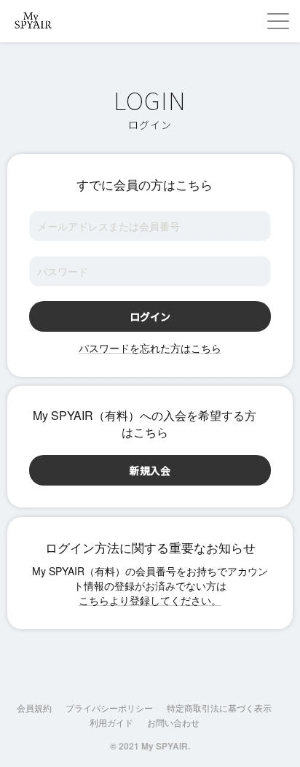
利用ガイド (111, 722)
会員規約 (34, 707)
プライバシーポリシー (109, 707)
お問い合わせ (173, 722)
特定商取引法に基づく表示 (219, 707)
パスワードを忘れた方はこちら (150, 347)
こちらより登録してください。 (150, 600)
